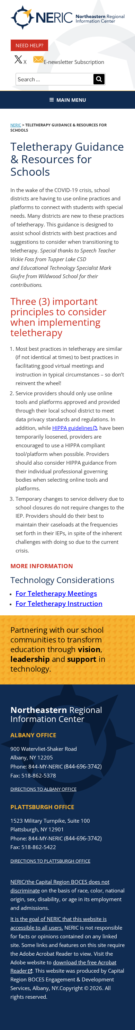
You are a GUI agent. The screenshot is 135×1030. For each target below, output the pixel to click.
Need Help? (29, 45)
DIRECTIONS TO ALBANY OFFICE (43, 789)
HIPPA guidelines (72, 427)
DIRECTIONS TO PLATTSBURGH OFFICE (50, 861)
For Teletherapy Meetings (56, 593)
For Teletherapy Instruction (59, 603)
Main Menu (71, 100)
